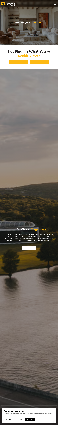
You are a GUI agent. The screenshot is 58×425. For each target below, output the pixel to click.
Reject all (9, 419)
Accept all (30, 419)
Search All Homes (39, 62)
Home (19, 62)
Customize (19, 419)
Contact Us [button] (29, 248)
